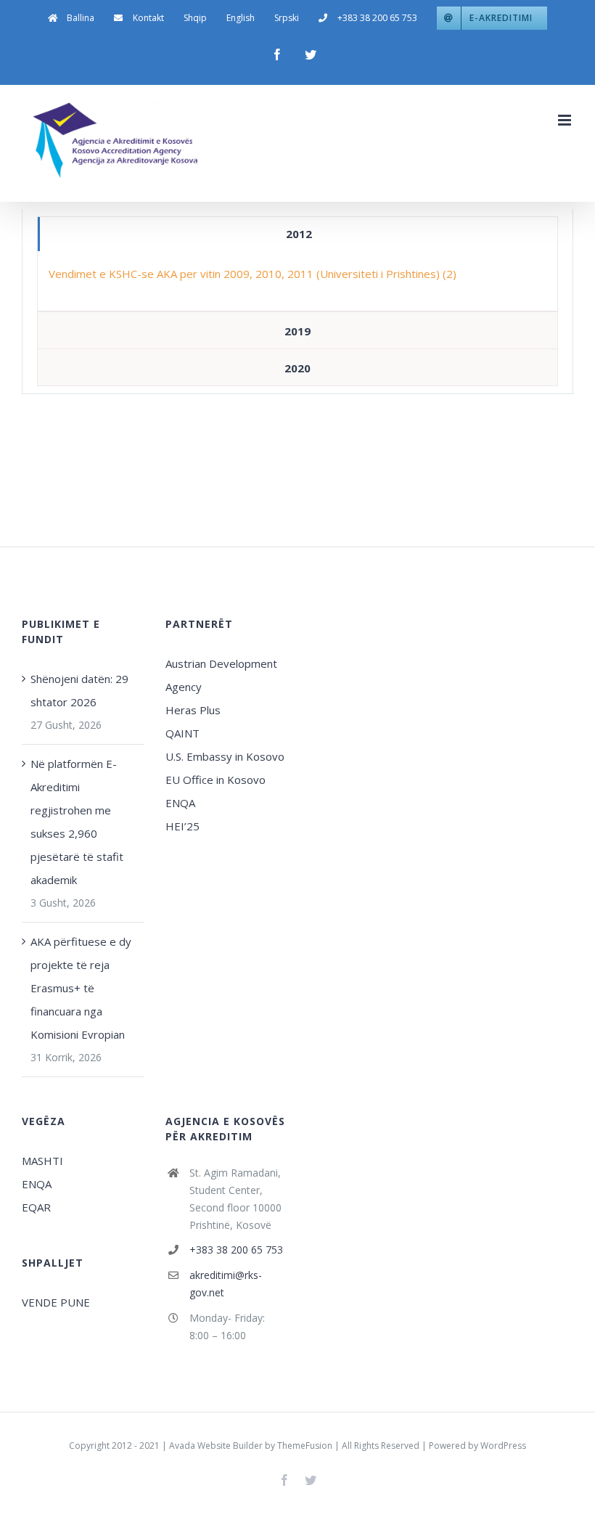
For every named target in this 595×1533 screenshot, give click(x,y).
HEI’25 (182, 826)
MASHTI (42, 1160)
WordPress (503, 1445)
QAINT (183, 733)
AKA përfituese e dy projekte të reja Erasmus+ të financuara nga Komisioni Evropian (80, 988)
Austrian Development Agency (221, 675)
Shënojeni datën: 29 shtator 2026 (79, 690)
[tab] (297, 234)
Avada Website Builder (216, 1445)
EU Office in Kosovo (216, 779)
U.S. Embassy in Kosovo (224, 756)
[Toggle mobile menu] (565, 120)
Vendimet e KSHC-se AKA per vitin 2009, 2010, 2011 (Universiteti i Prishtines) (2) (252, 273)
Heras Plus (193, 710)
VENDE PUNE (56, 1302)
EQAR (36, 1207)
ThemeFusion (304, 1445)
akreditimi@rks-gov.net (225, 1283)
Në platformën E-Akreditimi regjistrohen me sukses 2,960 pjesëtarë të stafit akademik (76, 821)
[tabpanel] (297, 281)
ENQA (180, 803)
